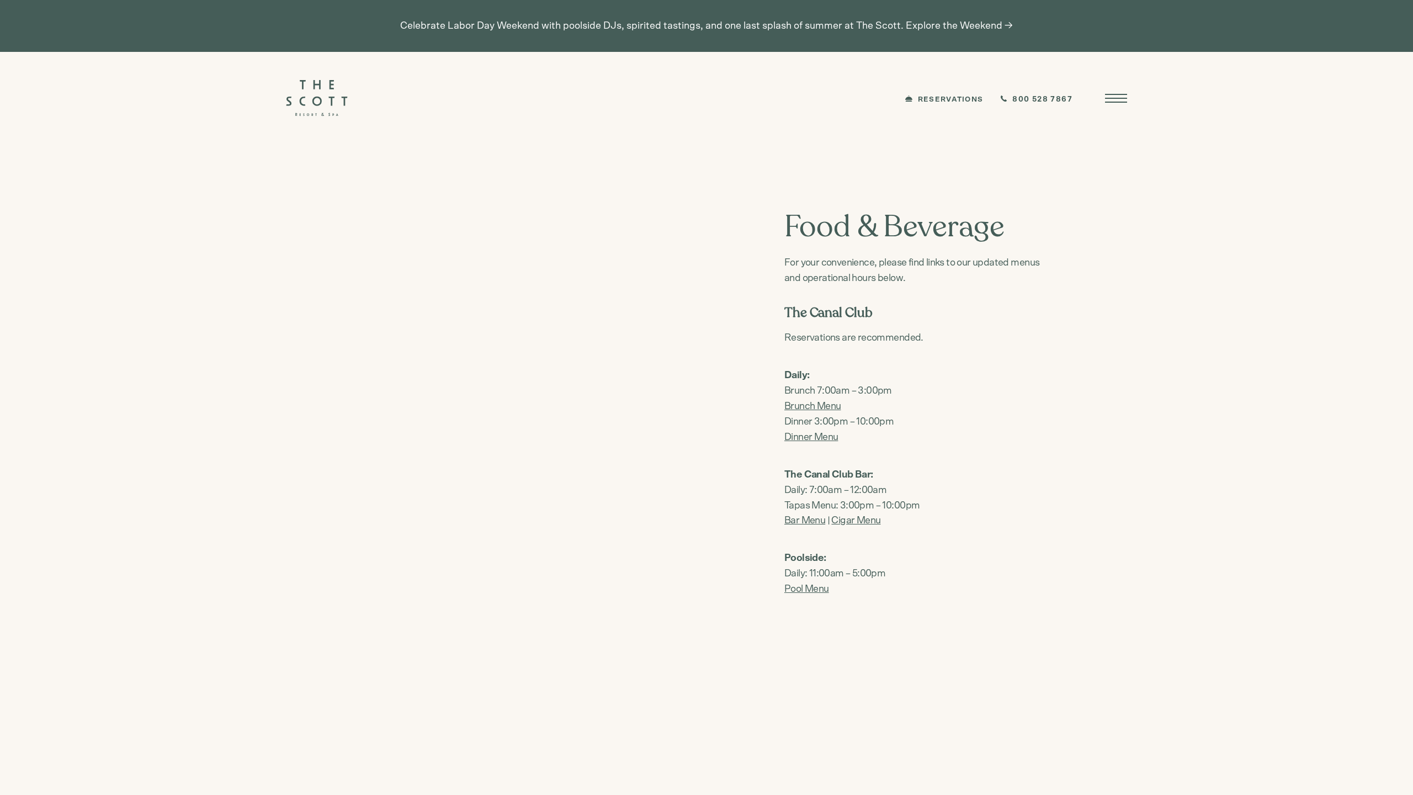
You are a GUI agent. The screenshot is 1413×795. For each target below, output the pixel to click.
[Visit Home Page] (317, 98)
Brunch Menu (812, 406)
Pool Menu (806, 589)
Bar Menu (804, 521)
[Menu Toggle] (1116, 98)
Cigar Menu (855, 521)
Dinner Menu (811, 437)
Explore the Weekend (954, 26)
